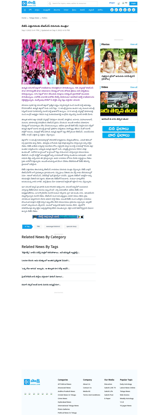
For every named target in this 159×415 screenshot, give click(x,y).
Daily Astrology (126, 384)
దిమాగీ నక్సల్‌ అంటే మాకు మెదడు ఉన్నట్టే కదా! (56, 285)
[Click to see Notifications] (118, 3)
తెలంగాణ (57, 10)
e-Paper (107, 399)
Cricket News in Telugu (67, 395)
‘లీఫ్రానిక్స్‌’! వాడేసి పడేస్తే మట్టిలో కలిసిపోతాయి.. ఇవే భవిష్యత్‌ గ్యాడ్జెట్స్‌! (56, 253)
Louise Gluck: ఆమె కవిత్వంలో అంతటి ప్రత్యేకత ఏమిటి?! (57, 261)
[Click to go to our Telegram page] (47, 393)
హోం (30, 10)
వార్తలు (37, 10)
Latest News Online (127, 388)
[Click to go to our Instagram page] (125, 9)
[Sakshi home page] (32, 382)
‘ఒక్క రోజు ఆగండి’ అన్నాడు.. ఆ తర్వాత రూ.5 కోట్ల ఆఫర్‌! (58, 269)
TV (126, 3)
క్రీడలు (74, 10)
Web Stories (124, 395)
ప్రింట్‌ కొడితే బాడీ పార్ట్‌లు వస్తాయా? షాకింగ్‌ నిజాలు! (58, 277)
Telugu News (125, 391)
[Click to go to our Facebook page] (112, 9)
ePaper (112, 3)
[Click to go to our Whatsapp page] (116, 9)
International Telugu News (68, 406)
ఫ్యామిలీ (91, 10)
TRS (38, 227)
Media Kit (86, 391)
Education (108, 384)
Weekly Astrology (127, 399)
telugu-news (34, 18)
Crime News (62, 399)
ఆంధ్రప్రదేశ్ (46, 10)
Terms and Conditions (91, 395)
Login (133, 3)
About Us (86, 384)
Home (24, 18)
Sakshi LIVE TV (110, 388)
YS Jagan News (126, 406)
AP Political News (64, 384)
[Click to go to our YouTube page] (129, 9)
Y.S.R (122, 402)
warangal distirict (53, 227)
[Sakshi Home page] (29, 3)
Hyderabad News (64, 402)
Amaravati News (64, 388)
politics (44, 18)
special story (71, 227)
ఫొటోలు (100, 10)
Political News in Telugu (67, 413)
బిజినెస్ (82, 10)
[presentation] (103, 60)
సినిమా (66, 10)
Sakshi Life (108, 391)
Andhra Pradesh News (66, 391)
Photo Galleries (64, 409)
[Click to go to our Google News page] (133, 9)
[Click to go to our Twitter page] (120, 9)
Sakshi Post (108, 395)
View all (133, 45)
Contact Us (87, 388)
